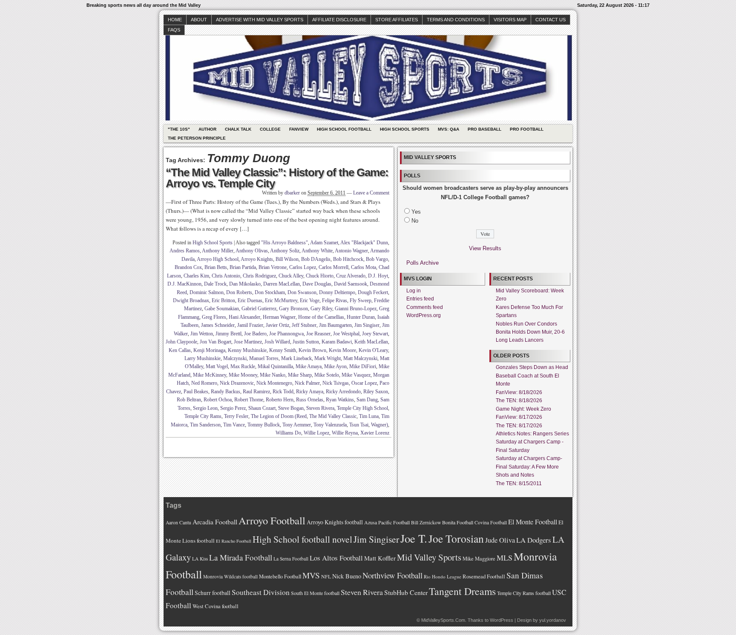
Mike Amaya (309, 366)
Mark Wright (327, 358)
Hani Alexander (244, 317)
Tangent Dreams (462, 591)
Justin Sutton (306, 342)
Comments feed (424, 307)
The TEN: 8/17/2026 (519, 426)
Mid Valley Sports (429, 557)
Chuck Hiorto (320, 276)
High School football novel (302, 539)
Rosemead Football (484, 576)
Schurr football (212, 593)
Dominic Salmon (207, 292)
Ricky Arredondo (343, 392)
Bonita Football (457, 522)
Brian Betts (215, 267)
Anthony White (317, 251)
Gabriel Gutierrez (259, 309)
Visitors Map (510, 19)
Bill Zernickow (426, 522)
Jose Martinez (248, 342)
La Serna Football (290, 558)
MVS (311, 575)
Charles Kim (196, 276)
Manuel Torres (264, 358)
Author (207, 129)
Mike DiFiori (362, 366)
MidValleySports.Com (443, 620)
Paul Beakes (196, 392)
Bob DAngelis (316, 259)
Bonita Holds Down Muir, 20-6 (530, 332)
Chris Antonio (226, 276)
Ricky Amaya (309, 392)
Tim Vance (234, 425)
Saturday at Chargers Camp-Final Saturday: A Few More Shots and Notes (529, 466)
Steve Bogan (291, 408)
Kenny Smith (282, 350)
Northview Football (392, 575)
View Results (485, 248)
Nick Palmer (307, 383)
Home (175, 19)
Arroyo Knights (257, 259)
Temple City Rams (202, 416)
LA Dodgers (533, 540)
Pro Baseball (484, 129)
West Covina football (216, 606)
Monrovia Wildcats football (230, 576)
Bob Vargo (377, 259)
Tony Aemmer (296, 425)
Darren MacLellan (281, 284)
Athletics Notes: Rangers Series (532, 434)
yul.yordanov (552, 620)
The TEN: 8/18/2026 (519, 400)
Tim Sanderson (205, 425)
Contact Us (550, 19)
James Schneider (218, 325)
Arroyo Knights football (335, 522)
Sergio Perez (233, 408)
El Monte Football (532, 521)
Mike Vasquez (356, 375)
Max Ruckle (242, 366)
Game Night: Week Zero (523, 409)
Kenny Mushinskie (247, 350)
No (414, 220)
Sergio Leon (205, 408)
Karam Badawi (337, 342)
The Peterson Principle (197, 138)
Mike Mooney (243, 375)
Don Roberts (239, 292)
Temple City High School (362, 408)
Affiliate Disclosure (339, 19)
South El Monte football (315, 592)
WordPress (501, 620)
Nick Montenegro (274, 383)
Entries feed (420, 299)
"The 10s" (179, 129)
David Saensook (350, 284)
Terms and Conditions (456, 19)
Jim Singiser (367, 325)
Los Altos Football (336, 558)
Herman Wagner (279, 317)
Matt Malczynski (360, 358)
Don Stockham (270, 292)
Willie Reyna (345, 433)
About (199, 19)
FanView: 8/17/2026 (519, 417)
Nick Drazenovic (237, 383)
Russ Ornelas (309, 400)
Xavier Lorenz (374, 433)
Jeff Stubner (304, 325)
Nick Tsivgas (335, 383)
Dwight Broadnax (191, 300)
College (270, 129)
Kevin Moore (342, 350)
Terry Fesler (236, 416)
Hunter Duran (361, 317)
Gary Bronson (293, 309)
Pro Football (526, 129)
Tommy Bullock (263, 425)
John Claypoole (181, 342)
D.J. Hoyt (378, 276)
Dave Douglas (316, 284)
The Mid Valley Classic (332, 416)
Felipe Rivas (334, 300)
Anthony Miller (217, 251)
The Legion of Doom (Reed (279, 416)
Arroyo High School (218, 259)
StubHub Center (406, 592)
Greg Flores (214, 317)
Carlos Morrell (333, 267)
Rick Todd (283, 392)
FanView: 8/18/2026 (519, 392)
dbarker (292, 193)
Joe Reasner (318, 334)
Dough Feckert (373, 292)
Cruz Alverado (350, 276)
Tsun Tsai (358, 425)
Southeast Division (261, 592)
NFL (326, 576)
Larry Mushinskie (202, 358)
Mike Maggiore (479, 558)
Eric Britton (223, 300)
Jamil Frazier (250, 325)
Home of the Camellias (321, 317)
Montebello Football (280, 576)
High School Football (344, 129)
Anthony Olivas (252, 251)
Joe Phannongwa (286, 334)
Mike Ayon (335, 366)
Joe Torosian (456, 538)
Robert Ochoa (218, 400)
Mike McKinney (209, 375)
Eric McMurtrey (281, 300)
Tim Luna (369, 416)
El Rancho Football (233, 541)
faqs (174, 29)
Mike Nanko (272, 375)
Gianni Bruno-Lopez (356, 309)
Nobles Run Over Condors (526, 324)
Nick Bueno (346, 576)
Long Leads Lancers (519, 340)
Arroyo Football (272, 520)
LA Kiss (200, 558)
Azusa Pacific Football (387, 522)
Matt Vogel (217, 366)
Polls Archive (422, 263)
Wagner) (379, 425)
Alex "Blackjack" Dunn (364, 243)
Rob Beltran (189, 400)
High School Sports (404, 129)
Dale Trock (215, 284)
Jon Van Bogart (215, 342)
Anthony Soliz (284, 251)
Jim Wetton (201, 334)
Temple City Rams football (524, 592)
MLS (504, 557)
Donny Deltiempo (337, 292)
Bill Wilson (287, 259)
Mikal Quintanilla (275, 366)
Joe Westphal (346, 334)
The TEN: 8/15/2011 (519, 483)
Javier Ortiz (277, 325)
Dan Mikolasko (245, 284)
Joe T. (413, 538)
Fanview (298, 129)
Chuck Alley (291, 276)
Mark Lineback (296, 358)
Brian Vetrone (273, 267)
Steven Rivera (320, 408)
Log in (413, 291)
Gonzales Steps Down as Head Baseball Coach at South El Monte (532, 375)
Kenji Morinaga (209, 350)
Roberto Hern (279, 400)
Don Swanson (302, 292)
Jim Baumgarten (335, 325)
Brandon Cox (188, 267)
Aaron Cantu (178, 522)
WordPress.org (423, 315)
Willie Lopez (316, 433)
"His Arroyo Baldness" (284, 243)
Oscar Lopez (364, 383)
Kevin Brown (312, 350)
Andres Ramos (185, 251)
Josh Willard (277, 342)
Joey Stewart (375, 334)
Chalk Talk (238, 129)
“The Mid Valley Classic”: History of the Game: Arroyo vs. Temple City (277, 178)
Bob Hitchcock (348, 259)
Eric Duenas (250, 300)
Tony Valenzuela (330, 425)
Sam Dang (367, 400)
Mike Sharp (300, 375)
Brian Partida (243, 267)
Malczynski (235, 358)
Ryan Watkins (340, 400)
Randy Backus (225, 392)
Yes (416, 212)
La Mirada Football (240, 557)
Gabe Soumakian (221, 309)
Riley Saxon (375, 392)
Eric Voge (309, 300)
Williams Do (288, 433)
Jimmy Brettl (229, 334)
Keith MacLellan (371, 342)
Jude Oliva (500, 540)
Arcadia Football (215, 521)
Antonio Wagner (351, 251)
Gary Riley (321, 309)
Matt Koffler (380, 558)
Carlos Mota (363, 267)
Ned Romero (204, 383)
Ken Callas (180, 350)
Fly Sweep (360, 300)
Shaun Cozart (262, 408)
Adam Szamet (324, 243)
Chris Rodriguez (259, 276)
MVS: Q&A (448, 129)
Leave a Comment (371, 193)
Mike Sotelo (326, 375)
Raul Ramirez (256, 392)
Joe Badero (255, 334)
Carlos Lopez (302, 267)
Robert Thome (248, 400)
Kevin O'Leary (373, 350)
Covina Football (490, 522)
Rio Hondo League (442, 576)
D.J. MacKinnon (184, 284)
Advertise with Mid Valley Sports (259, 19)
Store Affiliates (396, 19)
